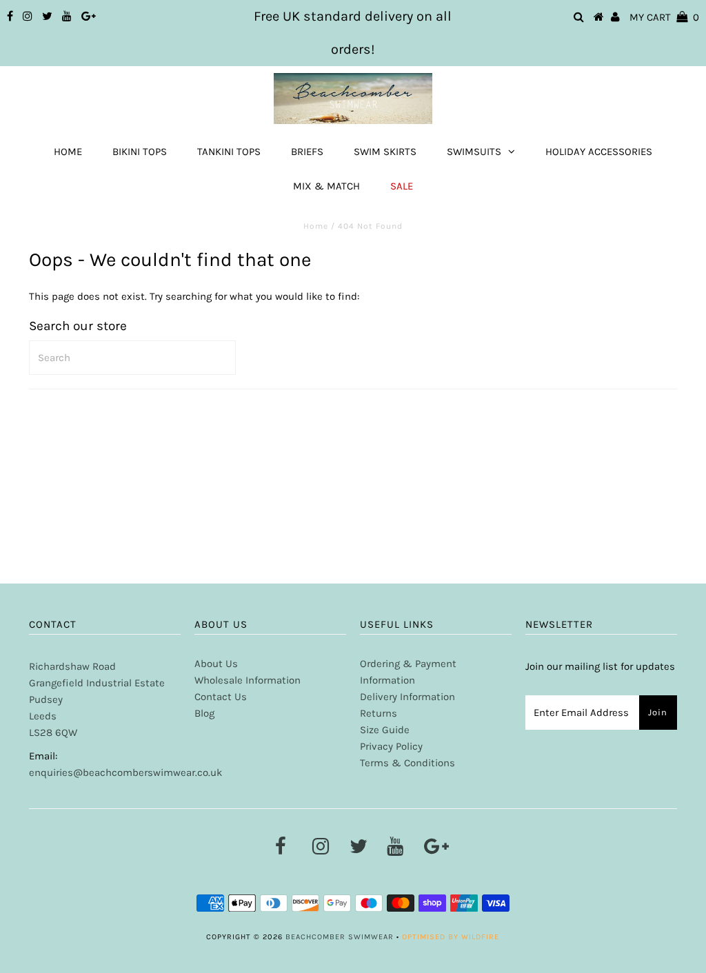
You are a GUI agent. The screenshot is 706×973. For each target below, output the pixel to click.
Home (68, 151)
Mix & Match (326, 186)
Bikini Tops (139, 151)
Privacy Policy (391, 746)
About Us (216, 663)
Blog (204, 713)
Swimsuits (474, 151)
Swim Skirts (385, 151)
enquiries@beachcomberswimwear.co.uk (125, 772)
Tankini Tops (229, 151)
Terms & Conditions (407, 763)
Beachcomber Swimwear (339, 936)
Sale (401, 186)
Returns (378, 713)
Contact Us (220, 696)
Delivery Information (407, 696)
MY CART (664, 17)
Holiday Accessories (598, 151)
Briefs (307, 151)
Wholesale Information (247, 680)
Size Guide (385, 730)
